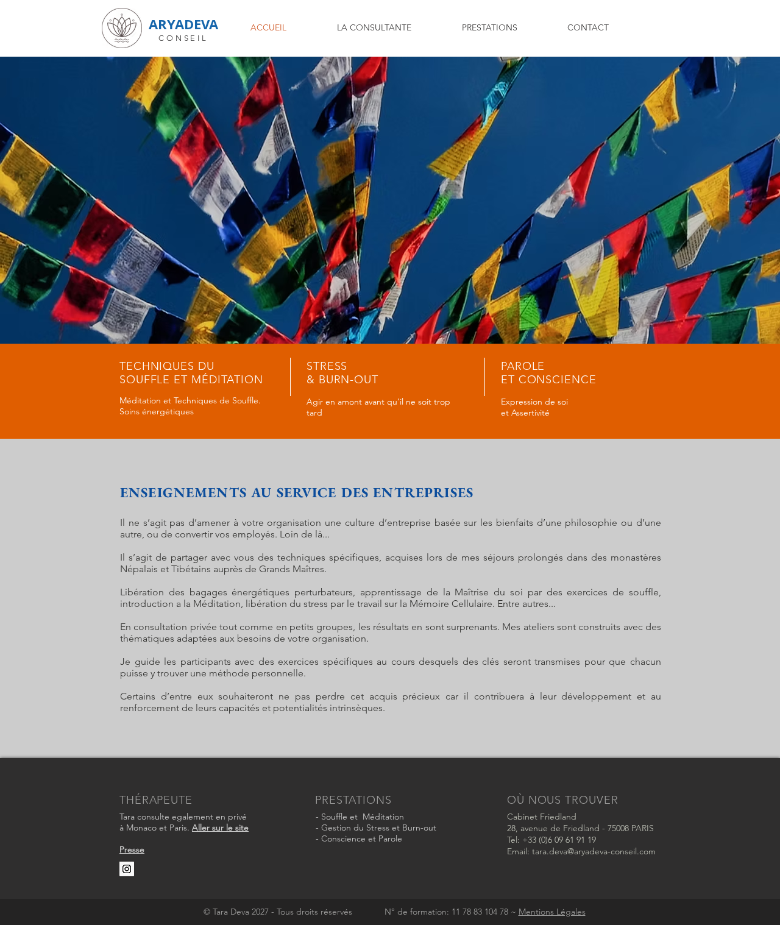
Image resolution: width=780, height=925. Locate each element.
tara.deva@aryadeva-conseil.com (594, 851)
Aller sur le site (220, 827)
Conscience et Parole (361, 838)
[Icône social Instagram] (126, 869)
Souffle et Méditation (368, 816)
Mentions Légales (552, 911)
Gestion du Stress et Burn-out (378, 827)
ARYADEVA (183, 24)
